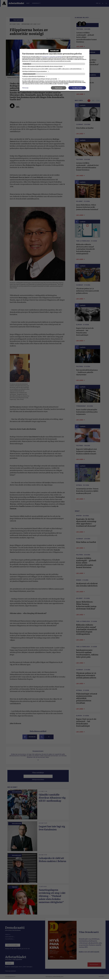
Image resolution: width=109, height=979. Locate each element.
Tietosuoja (25, 88)
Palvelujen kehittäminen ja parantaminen (34, 71)
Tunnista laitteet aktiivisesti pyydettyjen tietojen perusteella (39, 79)
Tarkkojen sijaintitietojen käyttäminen (33, 76)
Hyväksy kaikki (77, 88)
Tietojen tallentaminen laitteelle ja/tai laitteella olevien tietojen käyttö (42, 66)
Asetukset (58, 88)
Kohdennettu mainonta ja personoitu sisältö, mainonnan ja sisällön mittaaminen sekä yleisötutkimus (52, 69)
